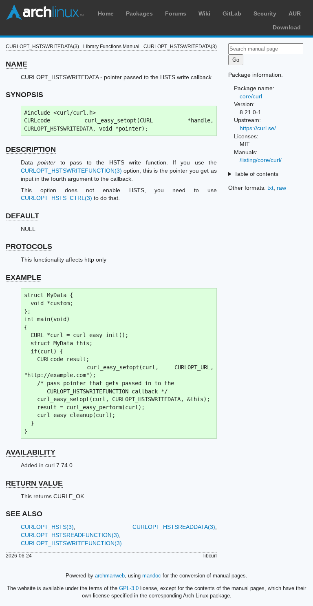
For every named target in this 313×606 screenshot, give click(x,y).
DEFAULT (22, 216)
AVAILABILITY (30, 452)
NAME (16, 64)
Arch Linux (45, 12)
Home (106, 13)
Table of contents (256, 174)
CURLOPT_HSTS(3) (47, 527)
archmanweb (110, 576)
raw (281, 187)
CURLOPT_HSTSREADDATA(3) (173, 527)
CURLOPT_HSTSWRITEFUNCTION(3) (71, 170)
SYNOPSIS (24, 95)
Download (287, 27)
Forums (175, 13)
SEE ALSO (24, 514)
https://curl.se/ (258, 128)
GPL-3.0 (129, 588)
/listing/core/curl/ (261, 160)
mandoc (151, 576)
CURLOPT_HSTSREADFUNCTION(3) (70, 535)
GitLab (232, 13)
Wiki (204, 13)
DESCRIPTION (31, 149)
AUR (295, 13)
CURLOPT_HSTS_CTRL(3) (56, 198)
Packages (139, 13)
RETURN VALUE (34, 483)
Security (264, 13)
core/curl (251, 96)
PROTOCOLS (29, 246)
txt (270, 187)
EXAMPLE (23, 277)
